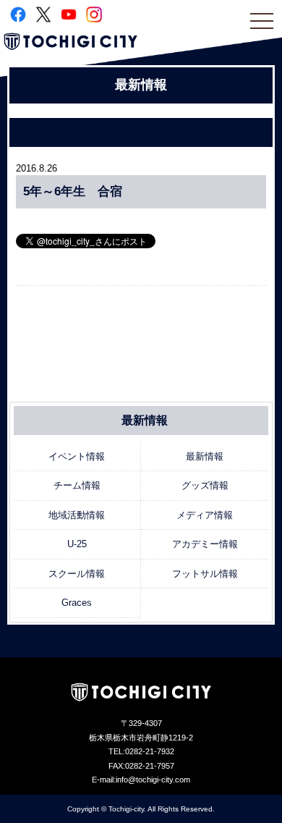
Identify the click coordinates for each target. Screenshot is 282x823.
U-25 (77, 544)
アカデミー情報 (205, 544)
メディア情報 (204, 515)
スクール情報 (76, 573)
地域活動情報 (76, 515)
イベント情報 (76, 456)
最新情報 (204, 456)
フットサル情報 (205, 573)
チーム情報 (77, 485)
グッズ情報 (204, 485)
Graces (76, 602)
